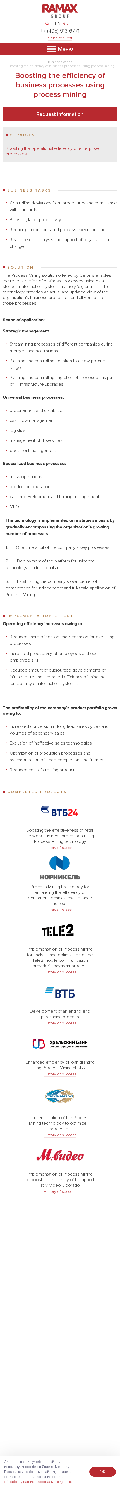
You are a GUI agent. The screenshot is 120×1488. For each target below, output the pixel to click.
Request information (60, 114)
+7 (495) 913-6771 (60, 31)
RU (65, 23)
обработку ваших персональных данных (38, 1482)
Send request (60, 38)
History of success (60, 847)
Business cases (60, 62)
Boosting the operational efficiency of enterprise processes (52, 151)
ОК (102, 1471)
